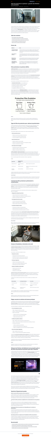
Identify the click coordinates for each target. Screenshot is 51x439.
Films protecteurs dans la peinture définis (17, 37)
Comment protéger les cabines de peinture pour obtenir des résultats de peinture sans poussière (25, 424)
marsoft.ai (26, 437)
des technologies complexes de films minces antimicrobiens (30, 211)
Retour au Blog (38, 1)
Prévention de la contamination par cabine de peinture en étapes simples (22, 425)
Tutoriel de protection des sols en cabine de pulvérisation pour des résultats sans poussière (24, 426)
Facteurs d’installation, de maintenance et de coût (19, 41)
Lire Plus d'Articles (26, 435)
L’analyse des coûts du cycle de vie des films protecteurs (18, 272)
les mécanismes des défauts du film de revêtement (22, 334)
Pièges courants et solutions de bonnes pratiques (18, 42)
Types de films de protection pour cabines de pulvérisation (20, 38)
